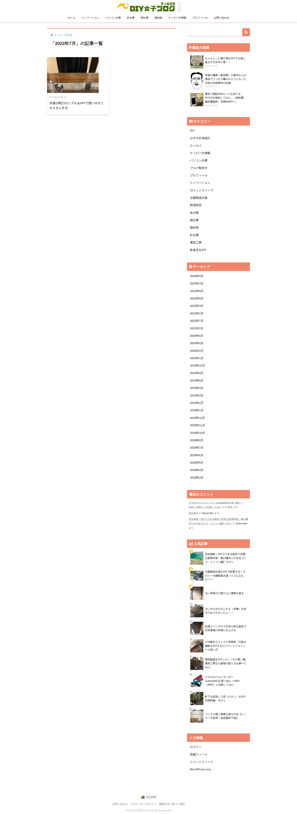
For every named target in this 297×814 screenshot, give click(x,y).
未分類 (194, 212)
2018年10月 (197, 433)
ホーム (71, 17)
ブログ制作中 (198, 168)
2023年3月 (197, 306)
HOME (150, 797)
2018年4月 (197, 470)
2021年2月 (197, 328)
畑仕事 (144, 17)
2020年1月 (197, 358)
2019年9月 (197, 373)
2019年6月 (197, 380)
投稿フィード (198, 754)
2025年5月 (197, 276)
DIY (192, 130)
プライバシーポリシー (143, 804)
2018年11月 (197, 425)
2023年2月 (197, 313)
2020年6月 (197, 335)
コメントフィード (201, 762)
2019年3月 (197, 395)
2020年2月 (197, 350)
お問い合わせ (221, 17)
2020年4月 (197, 343)
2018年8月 (197, 440)
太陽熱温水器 (198, 197)
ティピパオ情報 (177, 17)
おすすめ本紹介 (200, 138)
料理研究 (196, 205)
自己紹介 (193, 513)
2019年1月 (197, 410)
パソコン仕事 (113, 17)
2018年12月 (197, 418)
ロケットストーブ (201, 190)
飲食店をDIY (198, 250)
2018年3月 (197, 477)
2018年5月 (197, 462)
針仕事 (131, 17)
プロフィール (200, 17)
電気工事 (196, 242)
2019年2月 (197, 403)
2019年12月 (197, 365)
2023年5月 (197, 298)
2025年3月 (197, 283)
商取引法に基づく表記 (172, 804)
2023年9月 (197, 291)
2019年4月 (197, 388)
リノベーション (90, 17)
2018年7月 (197, 447)
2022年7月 (197, 321)
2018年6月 (197, 455)
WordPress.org (200, 769)
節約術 (158, 17)
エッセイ (196, 145)
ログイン (196, 747)
